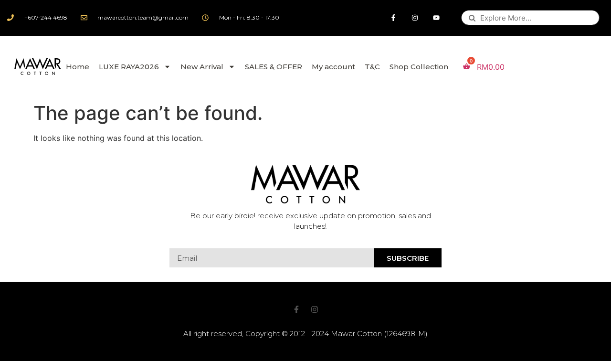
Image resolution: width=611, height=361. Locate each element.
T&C (372, 66)
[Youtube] (436, 18)
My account (333, 66)
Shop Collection (419, 66)
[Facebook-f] (393, 18)
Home (77, 66)
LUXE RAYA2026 (129, 66)
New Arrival (201, 66)
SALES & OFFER (273, 66)
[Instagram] (415, 18)
